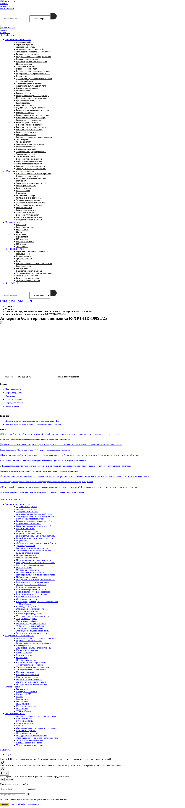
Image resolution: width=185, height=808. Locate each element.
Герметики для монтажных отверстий (31, 61)
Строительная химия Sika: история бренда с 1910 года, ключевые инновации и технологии (35, 450)
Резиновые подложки (24, 266)
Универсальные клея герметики (29, 205)
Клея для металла (23, 188)
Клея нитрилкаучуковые (26, 186)
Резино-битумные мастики (27, 122)
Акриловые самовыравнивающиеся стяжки (33, 251)
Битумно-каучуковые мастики (28, 54)
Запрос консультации (13, 393)
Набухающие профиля (25, 113)
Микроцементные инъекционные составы (33, 98)
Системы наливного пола (26, 134)
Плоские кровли (13, 222)
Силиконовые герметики (26, 132)
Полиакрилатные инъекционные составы (33, 110)
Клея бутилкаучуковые (25, 227)
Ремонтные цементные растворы (29, 130)
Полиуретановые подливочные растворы (32, 96)
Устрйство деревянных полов (28, 281)
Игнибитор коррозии (24, 91)
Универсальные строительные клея (30, 203)
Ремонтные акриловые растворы (29, 125)
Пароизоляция (22, 237)
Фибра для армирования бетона (29, 161)
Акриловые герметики (25, 44)
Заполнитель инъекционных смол (29, 83)
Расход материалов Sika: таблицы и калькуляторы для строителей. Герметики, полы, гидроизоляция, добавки (42, 460)
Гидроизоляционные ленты (27, 69)
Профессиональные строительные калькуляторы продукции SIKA (32, 421)
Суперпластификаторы (25, 147)
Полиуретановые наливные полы (29, 220)
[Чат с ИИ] (2, 762)
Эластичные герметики (25, 66)
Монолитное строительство (18, 39)
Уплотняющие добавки (25, 156)
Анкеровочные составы (25, 47)
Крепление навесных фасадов (28, 100)
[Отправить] (28, 794)
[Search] (53, 16)
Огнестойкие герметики (25, 105)
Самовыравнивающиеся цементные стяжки (34, 264)
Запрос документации (14, 403)
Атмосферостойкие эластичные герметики (33, 173)
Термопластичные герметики (28, 200)
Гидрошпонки (21, 76)
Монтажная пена (23, 190)
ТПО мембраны (22, 139)
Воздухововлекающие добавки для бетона (33, 57)
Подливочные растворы (25, 195)
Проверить (31, 789)
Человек (9, 779)
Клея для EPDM (22, 229)
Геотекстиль (21, 225)
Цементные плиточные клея (27, 215)
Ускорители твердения (25, 154)
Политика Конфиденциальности (24, 804)
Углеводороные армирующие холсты (31, 152)
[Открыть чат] (4, 773)
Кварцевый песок (23, 254)
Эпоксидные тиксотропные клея (29, 120)
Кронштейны (21, 234)
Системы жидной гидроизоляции (29, 198)
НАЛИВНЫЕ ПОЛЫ (15, 249)
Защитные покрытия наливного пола (31, 86)
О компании (10, 396)
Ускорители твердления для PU (29, 164)
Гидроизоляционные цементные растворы (33, 71)
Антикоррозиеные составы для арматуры (33, 52)
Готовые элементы (23, 256)
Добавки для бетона (24, 81)
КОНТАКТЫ (11, 283)
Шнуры (19, 232)
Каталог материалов (13, 399)
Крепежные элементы (25, 242)
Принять (4, 804)
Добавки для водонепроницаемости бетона (34, 78)
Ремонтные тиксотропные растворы (31, 127)
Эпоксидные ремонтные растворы (30, 144)
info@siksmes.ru (71, 377)
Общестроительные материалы (19, 171)
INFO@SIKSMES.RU (10, 24)
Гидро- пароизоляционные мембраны (31, 178)
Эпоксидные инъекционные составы (31, 169)
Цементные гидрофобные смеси (29, 159)
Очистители (21, 193)
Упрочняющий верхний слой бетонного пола (34, 273)
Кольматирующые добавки (27, 88)
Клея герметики (22, 181)
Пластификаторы (23, 103)
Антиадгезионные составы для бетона (31, 49)
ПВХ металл (21, 244)
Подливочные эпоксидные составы (30, 108)
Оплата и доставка (12, 406)
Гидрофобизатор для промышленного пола (33, 74)
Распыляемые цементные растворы (31, 117)
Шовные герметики (24, 64)
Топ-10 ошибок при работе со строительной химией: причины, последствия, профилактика (35, 439)
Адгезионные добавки (25, 42)
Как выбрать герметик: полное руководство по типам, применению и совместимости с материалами (39, 471)
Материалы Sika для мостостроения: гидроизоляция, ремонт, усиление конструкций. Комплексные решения (42, 492)
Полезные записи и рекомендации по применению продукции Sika (33, 424)
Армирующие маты (24, 259)
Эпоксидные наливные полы (27, 276)
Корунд (19, 261)
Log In (8, 754)
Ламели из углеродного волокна (29, 217)
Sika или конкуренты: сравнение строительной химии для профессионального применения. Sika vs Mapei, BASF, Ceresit (46, 482)
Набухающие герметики (25, 93)
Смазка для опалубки (24, 142)
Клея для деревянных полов (27, 278)
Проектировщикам (13, 389)
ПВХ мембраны (22, 239)
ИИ (2, 779)
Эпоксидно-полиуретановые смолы (30, 166)
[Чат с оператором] (2, 769)
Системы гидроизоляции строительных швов (34, 137)
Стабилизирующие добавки (27, 149)
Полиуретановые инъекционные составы (32, 115)
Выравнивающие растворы (27, 59)
